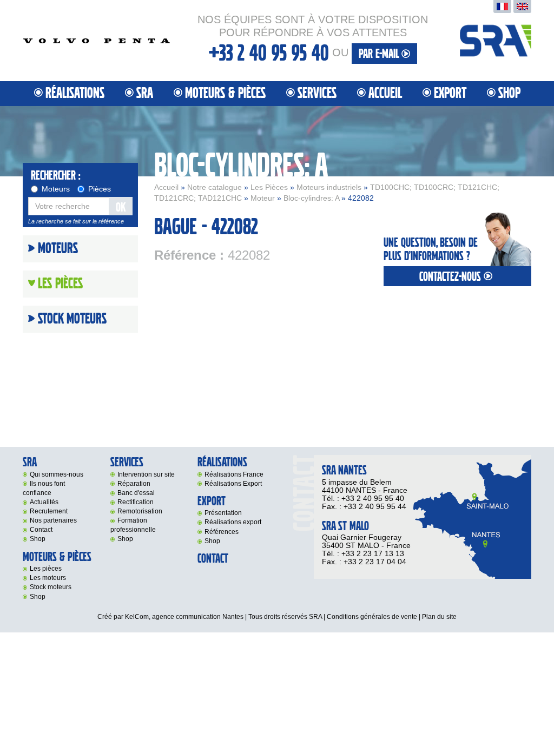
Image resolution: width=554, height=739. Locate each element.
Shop (509, 93)
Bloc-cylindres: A (311, 198)
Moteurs (56, 188)
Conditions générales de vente (372, 617)
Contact (41, 529)
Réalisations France (234, 474)
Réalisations (74, 93)
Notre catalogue (214, 187)
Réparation (133, 483)
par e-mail (380, 54)
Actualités (44, 502)
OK (121, 207)
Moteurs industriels (328, 187)
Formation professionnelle (133, 525)
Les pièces (46, 568)
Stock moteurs (72, 319)
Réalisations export (233, 522)
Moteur (262, 198)
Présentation (223, 513)
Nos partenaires (53, 520)
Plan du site (439, 617)
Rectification (135, 502)
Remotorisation (139, 511)
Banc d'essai (136, 493)
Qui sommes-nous (56, 474)
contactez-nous (451, 276)
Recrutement (49, 511)
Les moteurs (48, 578)
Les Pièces (269, 187)
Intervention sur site (146, 474)
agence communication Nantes (197, 617)
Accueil (385, 93)
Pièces (99, 188)
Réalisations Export (233, 483)
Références (222, 532)
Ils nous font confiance (44, 488)
